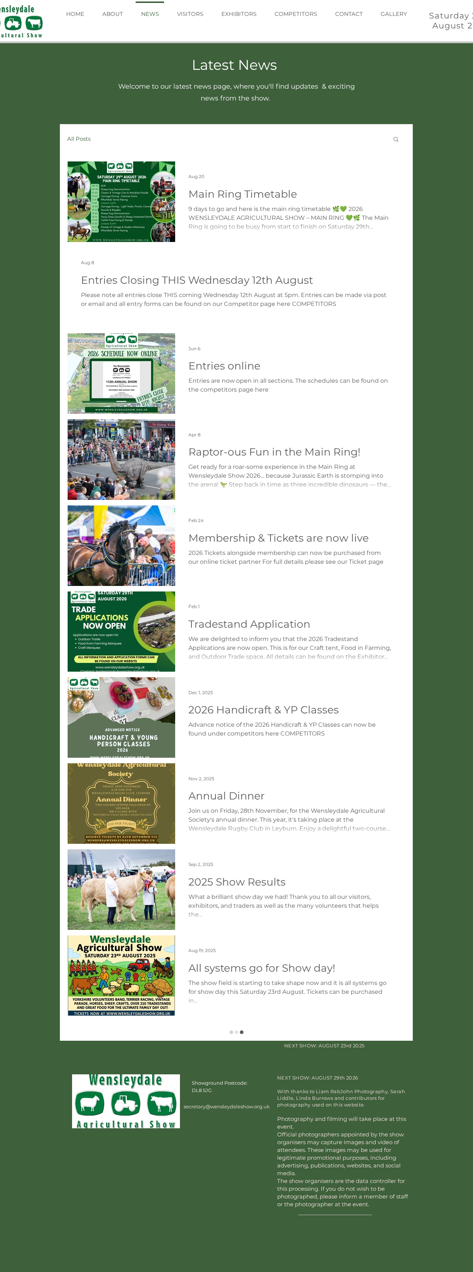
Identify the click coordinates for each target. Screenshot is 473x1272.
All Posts (79, 138)
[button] (395, 140)
